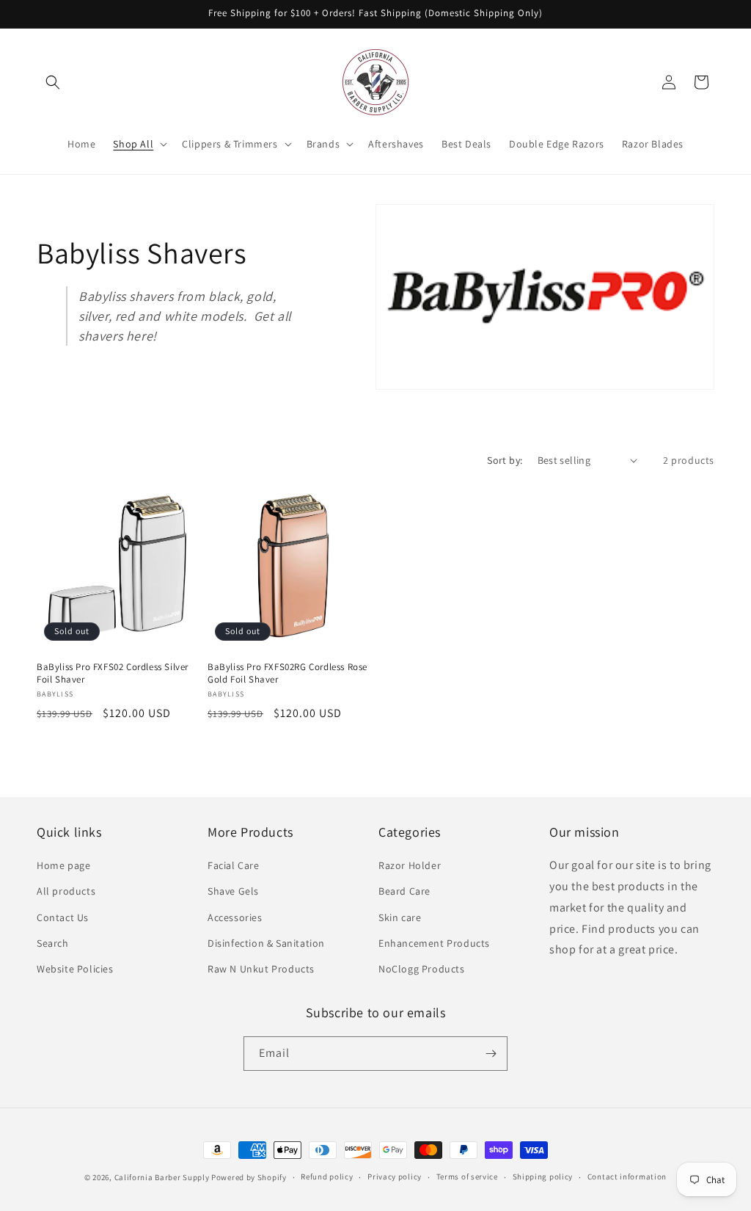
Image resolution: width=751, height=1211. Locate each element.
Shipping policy (543, 1176)
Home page (63, 865)
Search (53, 943)
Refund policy (327, 1176)
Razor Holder (409, 865)
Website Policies (75, 968)
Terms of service (467, 1176)
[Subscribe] (491, 1053)
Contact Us (63, 917)
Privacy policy (394, 1176)
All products (66, 891)
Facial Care (234, 865)
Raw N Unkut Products (261, 968)
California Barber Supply (162, 1177)
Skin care (399, 917)
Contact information (627, 1176)
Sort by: (504, 460)
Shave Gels (233, 891)
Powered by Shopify (249, 1177)
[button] (53, 82)
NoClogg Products (421, 968)
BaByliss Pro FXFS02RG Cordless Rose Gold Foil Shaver (287, 673)
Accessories (235, 917)
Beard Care (404, 891)
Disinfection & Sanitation (266, 943)
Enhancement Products (434, 943)
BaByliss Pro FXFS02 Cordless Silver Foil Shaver (112, 673)
